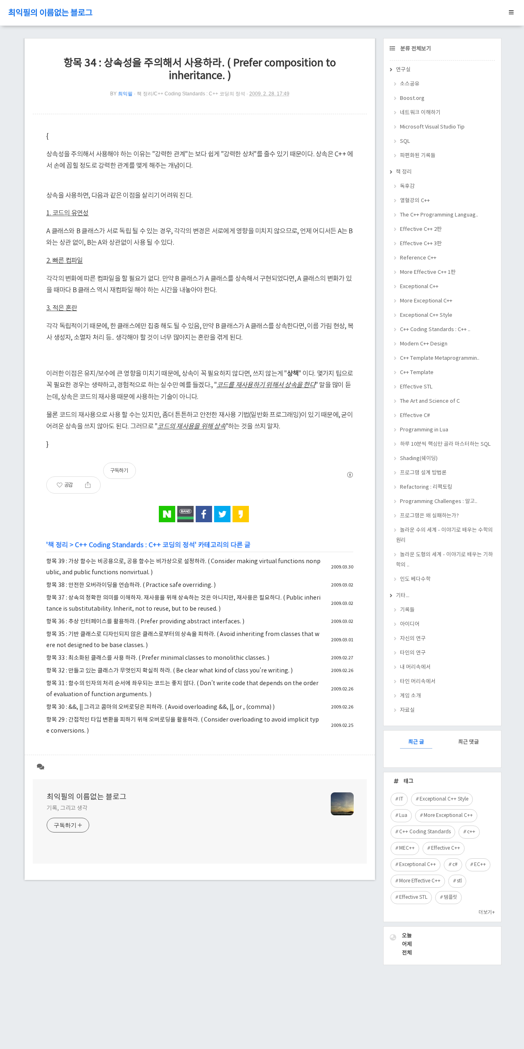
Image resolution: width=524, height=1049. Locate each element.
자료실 (407, 710)
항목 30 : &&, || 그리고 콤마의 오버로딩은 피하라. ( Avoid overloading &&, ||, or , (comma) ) (160, 707)
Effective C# (415, 416)
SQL (405, 141)
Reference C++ (418, 258)
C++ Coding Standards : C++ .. (435, 330)
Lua (403, 815)
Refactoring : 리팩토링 (426, 487)
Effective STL (416, 387)
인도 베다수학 (415, 579)
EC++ (480, 864)
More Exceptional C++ (426, 301)
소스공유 (410, 84)
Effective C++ (445, 848)
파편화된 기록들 (418, 156)
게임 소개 (410, 696)
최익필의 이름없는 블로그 (50, 13)
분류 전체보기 (415, 49)
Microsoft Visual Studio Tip (432, 127)
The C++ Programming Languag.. (439, 215)
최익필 (125, 94)
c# (455, 864)
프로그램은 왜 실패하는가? (429, 516)
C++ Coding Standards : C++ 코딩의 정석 (135, 545)
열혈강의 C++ (415, 201)
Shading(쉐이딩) (419, 459)
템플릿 (450, 897)
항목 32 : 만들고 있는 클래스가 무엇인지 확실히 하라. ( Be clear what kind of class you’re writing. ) (169, 671)
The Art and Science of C (430, 401)
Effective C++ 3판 (421, 244)
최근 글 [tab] (416, 742)
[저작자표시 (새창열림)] (349, 474)
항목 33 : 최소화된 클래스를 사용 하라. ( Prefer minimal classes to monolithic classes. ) (157, 658)
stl (459, 881)
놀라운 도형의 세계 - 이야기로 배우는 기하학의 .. (444, 560)
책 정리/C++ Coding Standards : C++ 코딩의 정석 (191, 94)
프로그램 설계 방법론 (423, 473)
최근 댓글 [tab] (468, 742)
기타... (402, 596)
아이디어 (410, 624)
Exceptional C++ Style (426, 315)
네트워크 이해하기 (420, 113)
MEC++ (407, 848)
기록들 (407, 610)
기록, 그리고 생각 (67, 808)
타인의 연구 (413, 653)
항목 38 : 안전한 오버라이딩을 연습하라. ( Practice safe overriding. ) (131, 585)
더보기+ (487, 912)
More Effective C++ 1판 (428, 272)
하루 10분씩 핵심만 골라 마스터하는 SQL (445, 444)
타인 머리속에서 (418, 682)
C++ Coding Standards (425, 832)
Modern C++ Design (423, 344)
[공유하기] (88, 485)
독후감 (407, 186)
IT (401, 799)
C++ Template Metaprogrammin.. (439, 358)
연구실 (403, 70)
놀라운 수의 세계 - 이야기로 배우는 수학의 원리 (444, 535)
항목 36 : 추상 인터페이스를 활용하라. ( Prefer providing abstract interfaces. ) (145, 621)
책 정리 (58, 545)
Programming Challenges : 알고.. (438, 502)
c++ (471, 832)
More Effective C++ (419, 881)
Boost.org (412, 98)
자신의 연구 (413, 639)
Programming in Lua (424, 430)
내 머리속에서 (415, 667)
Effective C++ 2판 (421, 229)
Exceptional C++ (419, 287)
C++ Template (417, 373)
